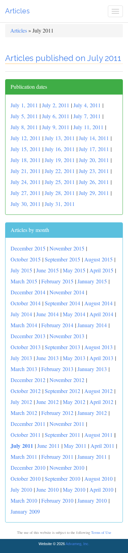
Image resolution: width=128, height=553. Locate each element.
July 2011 (22, 446)
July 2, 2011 (55, 105)
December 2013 (28, 336)
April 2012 (101, 401)
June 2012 (47, 401)
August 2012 (98, 390)
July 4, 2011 (87, 105)
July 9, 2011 (55, 127)
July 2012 (21, 401)
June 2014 (47, 314)
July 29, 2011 (94, 192)
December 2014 (28, 292)
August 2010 (98, 478)
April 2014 (101, 314)
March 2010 (24, 500)
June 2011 (48, 445)
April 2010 (101, 489)
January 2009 (25, 511)
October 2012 (26, 390)
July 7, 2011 (87, 116)
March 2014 (24, 325)
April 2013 (101, 357)
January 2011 (92, 456)
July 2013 (21, 357)
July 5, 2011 (24, 116)
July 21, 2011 (26, 170)
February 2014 (57, 325)
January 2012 (92, 412)
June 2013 (47, 357)
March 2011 (24, 456)
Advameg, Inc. (77, 544)
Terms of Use (101, 532)
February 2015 (57, 281)
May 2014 (74, 314)
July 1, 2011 (24, 105)
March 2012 (24, 412)
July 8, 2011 (24, 127)
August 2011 (98, 434)
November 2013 (66, 336)
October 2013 (26, 347)
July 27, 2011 (26, 192)
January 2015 (92, 281)
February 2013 (57, 368)
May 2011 (75, 445)
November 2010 (66, 467)
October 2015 (26, 259)
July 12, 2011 (26, 138)
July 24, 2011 (26, 181)
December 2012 (28, 379)
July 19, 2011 (60, 159)
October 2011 (26, 434)
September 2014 (62, 303)
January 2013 (92, 368)
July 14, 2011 (94, 138)
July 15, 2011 (26, 148)
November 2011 (66, 423)
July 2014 (21, 314)
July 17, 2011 (94, 148)
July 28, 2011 (60, 192)
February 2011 (57, 456)
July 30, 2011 (26, 203)
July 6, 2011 (55, 116)
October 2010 (26, 478)
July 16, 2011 (60, 148)
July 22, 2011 (60, 170)
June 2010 (47, 489)
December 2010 (28, 467)
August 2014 (98, 303)
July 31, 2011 (60, 203)
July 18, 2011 (26, 159)
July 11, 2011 (88, 127)
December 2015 (28, 248)
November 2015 (66, 248)
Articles (17, 11)
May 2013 (74, 357)
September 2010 (62, 478)
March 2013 (24, 368)
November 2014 (66, 292)
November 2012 (66, 379)
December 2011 (28, 423)
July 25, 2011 (60, 181)
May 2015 (74, 270)
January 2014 (92, 325)
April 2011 (102, 445)
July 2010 (21, 489)
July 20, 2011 (94, 159)
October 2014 (26, 303)
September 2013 (62, 347)
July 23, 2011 (94, 170)
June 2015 (47, 270)
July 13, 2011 (60, 138)
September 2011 (62, 434)
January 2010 (92, 500)
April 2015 (101, 270)
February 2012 (57, 412)
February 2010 (57, 500)
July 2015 (21, 270)
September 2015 (62, 259)
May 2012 (74, 401)
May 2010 (74, 489)
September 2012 (62, 390)
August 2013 (98, 347)
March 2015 (24, 281)
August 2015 (98, 259)
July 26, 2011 (94, 181)
